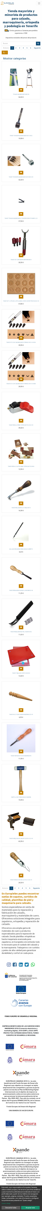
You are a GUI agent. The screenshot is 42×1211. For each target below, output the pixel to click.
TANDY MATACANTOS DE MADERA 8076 (21, 756)
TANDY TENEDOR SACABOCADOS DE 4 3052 (21, 135)
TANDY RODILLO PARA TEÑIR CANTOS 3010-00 (21, 425)
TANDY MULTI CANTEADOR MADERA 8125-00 (21, 714)
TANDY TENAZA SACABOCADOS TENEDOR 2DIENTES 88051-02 (21, 218)
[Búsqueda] (38, 43)
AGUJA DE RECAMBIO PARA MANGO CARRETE (21, 549)
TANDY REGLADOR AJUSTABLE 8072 (21, 507)
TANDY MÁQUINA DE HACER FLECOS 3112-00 (21, 838)
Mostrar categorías (14, 59)
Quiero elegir (6, 1203)
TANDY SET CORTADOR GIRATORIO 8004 (21, 259)
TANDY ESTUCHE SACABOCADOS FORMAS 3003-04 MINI (21, 342)
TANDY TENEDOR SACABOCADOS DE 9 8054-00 (21, 177)
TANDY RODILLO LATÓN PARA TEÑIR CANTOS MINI (21, 466)
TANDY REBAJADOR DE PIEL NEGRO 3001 (21, 632)
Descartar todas (10, 1208)
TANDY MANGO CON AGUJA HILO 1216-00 (21, 880)
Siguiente (36, 888)
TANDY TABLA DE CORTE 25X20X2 (21, 673)
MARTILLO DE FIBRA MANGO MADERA (21, 797)
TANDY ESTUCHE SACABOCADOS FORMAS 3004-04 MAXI (21, 383)
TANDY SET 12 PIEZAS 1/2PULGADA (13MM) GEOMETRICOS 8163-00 (21, 301)
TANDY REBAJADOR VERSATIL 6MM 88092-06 (21, 590)
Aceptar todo (30, 1208)
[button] (5, 52)
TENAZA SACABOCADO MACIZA (21, 94)
